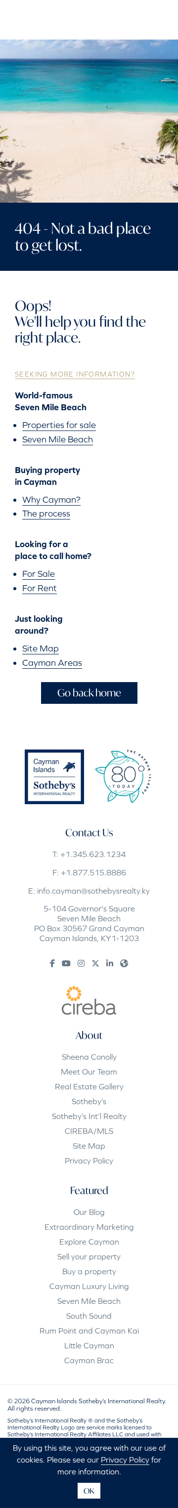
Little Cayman (89, 1345)
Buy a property (89, 1271)
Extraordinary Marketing (89, 1226)
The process (46, 513)
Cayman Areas (52, 662)
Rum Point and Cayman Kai (89, 1330)
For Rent (39, 588)
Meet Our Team (89, 1071)
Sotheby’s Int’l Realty (89, 1116)
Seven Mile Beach (57, 439)
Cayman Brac (89, 1360)
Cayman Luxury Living (89, 1286)
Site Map (40, 648)
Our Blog (89, 1211)
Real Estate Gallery (89, 1086)
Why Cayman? (51, 499)
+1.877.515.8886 (93, 872)
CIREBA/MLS (89, 1130)
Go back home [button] (89, 692)
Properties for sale (59, 425)
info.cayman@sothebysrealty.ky (93, 890)
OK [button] (89, 1491)
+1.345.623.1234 (93, 854)
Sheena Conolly (89, 1056)
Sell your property (89, 1256)
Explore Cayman (89, 1241)
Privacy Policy (89, 1160)
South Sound (89, 1315)
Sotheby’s (89, 1101)
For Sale (38, 573)
